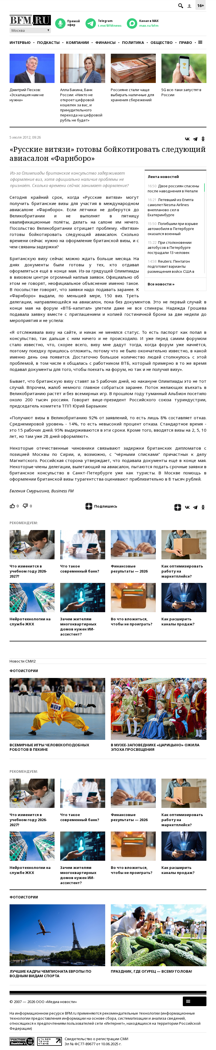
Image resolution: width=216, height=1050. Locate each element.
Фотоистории (24, 670)
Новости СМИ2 (22, 661)
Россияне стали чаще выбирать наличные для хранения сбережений (132, 94)
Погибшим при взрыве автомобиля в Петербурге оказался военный (173, 228)
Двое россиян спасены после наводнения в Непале (173, 188)
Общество (161, 42)
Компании (77, 42)
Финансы (105, 42)
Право (185, 42)
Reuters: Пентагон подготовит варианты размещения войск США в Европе (171, 269)
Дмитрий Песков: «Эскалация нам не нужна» (27, 94)
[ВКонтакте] (187, 139)
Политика (133, 42)
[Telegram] (195, 139)
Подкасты (48, 42)
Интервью (20, 42)
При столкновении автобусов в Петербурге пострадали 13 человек (170, 247)
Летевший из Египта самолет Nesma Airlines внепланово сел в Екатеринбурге (171, 207)
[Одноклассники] (203, 139)
